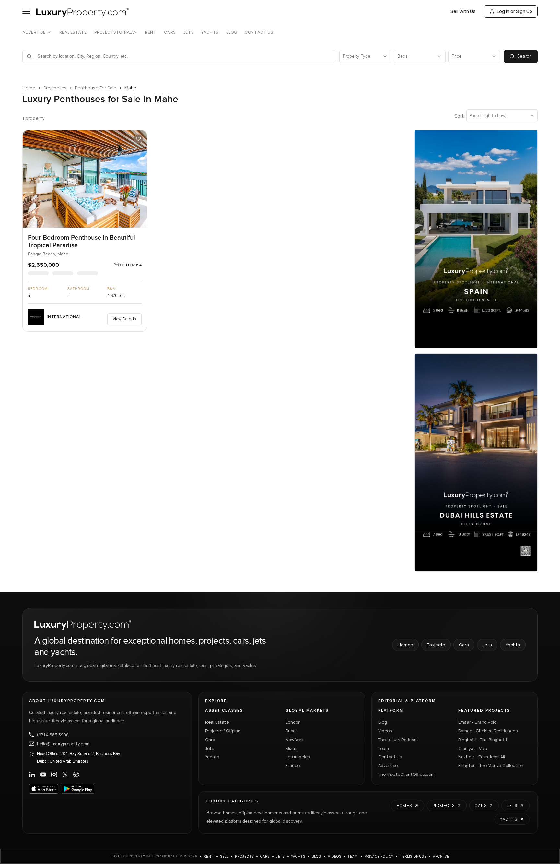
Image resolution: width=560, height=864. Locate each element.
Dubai (291, 731)
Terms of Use (413, 856)
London (293, 722)
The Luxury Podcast (398, 739)
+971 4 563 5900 (52, 734)
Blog (231, 32)
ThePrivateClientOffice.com (406, 774)
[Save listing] (138, 138)
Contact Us (259, 32)
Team (383, 748)
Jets (188, 32)
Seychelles (55, 88)
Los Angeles (298, 757)
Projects (436, 645)
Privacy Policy (379, 856)
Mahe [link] (130, 88)
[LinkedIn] (32, 774)
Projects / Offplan (222, 731)
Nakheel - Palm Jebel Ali (481, 757)
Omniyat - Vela (472, 748)
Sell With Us (463, 11)
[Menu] (26, 11)
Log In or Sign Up (514, 11)
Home (28, 88)
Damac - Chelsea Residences (488, 731)
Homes (405, 645)
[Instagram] (54, 774)
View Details (124, 319)
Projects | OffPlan (115, 32)
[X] (65, 774)
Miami (291, 748)
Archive (441, 856)
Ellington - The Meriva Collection (490, 765)
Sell (224, 856)
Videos (385, 731)
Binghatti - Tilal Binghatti (482, 739)
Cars (169, 32)
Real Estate (73, 32)
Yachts (209, 32)
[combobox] (182, 56)
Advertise (33, 32)
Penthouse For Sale (95, 88)
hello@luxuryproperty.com (63, 743)
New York (295, 739)
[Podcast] (76, 774)
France (293, 765)
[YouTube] (43, 774)
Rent (150, 32)
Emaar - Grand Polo (477, 722)
